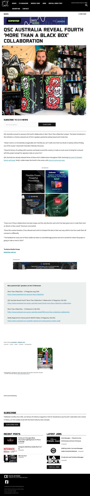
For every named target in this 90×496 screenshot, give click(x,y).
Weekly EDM (35, 3)
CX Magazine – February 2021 (17, 342)
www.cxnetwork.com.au (23, 373)
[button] (47, 124)
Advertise (16, 8)
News (14, 3)
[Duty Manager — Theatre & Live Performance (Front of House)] (53, 440)
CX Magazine (23, 3)
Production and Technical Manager (72, 457)
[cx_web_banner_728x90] (36, 21)
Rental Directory (55, 3)
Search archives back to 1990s (79, 3)
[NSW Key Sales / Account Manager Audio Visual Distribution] (53, 450)
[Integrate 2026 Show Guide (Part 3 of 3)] (10, 450)
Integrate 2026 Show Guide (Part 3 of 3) (30, 448)
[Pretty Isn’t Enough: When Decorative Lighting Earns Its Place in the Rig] (10, 441)
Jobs (44, 3)
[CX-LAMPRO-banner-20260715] (56, 205)
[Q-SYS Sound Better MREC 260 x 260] (33, 205)
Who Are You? (22, 456)
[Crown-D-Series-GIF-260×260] (33, 181)
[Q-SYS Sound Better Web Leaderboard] (45, 266)
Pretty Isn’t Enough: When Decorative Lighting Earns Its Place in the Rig (29, 439)
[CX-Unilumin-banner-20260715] (56, 181)
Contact (26, 8)
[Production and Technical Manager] (53, 459)
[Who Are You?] (10, 458)
